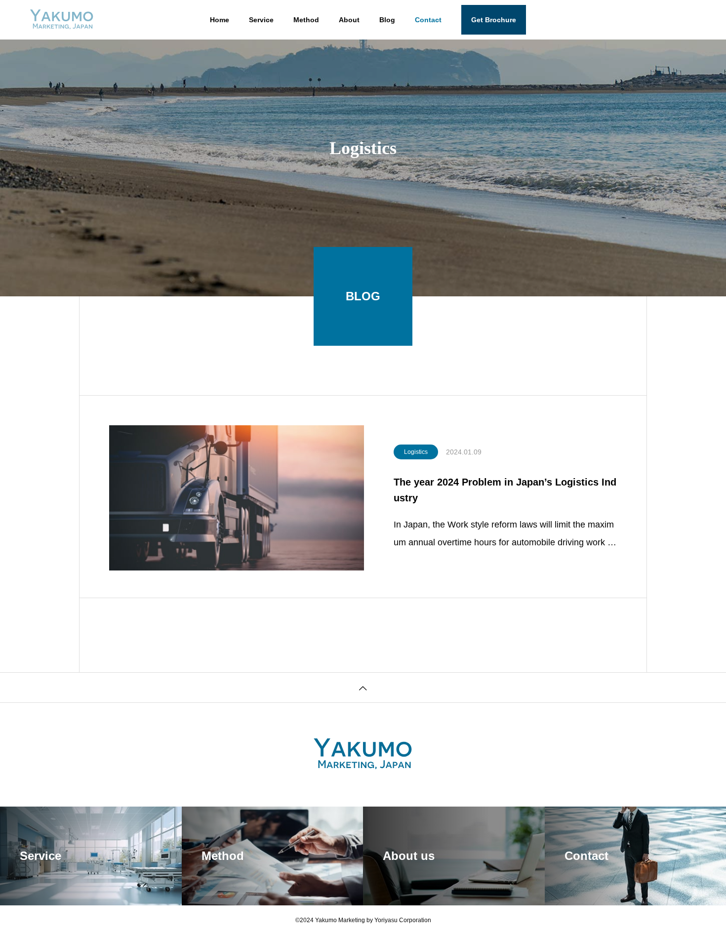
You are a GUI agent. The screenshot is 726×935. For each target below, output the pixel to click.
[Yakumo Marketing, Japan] (61, 20)
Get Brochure (493, 20)
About (349, 20)
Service (261, 20)
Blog (387, 20)
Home (219, 20)
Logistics (416, 451)
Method (306, 20)
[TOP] (363, 687)
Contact (428, 20)
